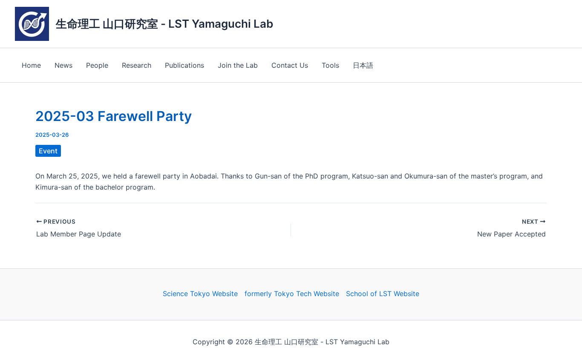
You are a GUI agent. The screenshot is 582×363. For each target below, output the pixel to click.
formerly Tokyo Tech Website (292, 293)
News (63, 65)
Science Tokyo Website (200, 293)
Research (136, 65)
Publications (184, 65)
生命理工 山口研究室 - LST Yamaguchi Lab (164, 23)
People (97, 65)
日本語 (363, 65)
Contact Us (289, 65)
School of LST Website (382, 293)
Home (31, 65)
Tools (330, 65)
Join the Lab (238, 65)
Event (48, 151)
